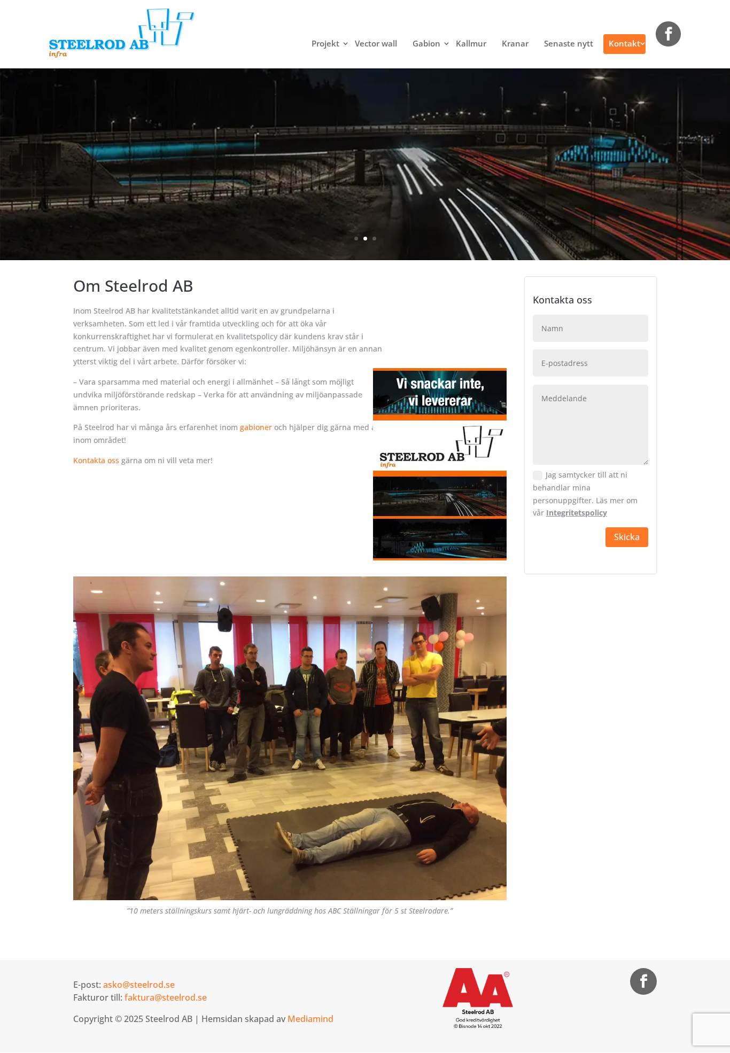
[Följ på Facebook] (643, 981)
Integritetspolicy (576, 513)
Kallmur (471, 43)
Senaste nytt (568, 43)
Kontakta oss (96, 460)
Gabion (426, 43)
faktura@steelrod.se (166, 997)
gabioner (256, 427)
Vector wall (376, 43)
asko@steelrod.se (139, 984)
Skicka (627, 537)
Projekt (325, 43)
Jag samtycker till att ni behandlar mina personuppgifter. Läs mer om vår (585, 494)
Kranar (515, 43)
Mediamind (310, 1019)
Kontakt (624, 43)
